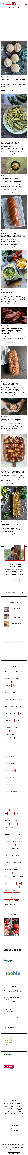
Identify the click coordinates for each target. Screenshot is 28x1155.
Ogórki (19, 817)
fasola (6, 845)
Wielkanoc (19, 720)
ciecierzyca (8, 838)
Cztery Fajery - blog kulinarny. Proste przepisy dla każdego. (13, 991)
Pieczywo (16, 702)
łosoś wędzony (8, 900)
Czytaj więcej (10, 90)
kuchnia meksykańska (10, 777)
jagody (20, 851)
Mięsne (6, 692)
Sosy (21, 713)
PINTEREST (15, 1130)
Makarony (20, 689)
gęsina (13, 848)
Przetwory (18, 706)
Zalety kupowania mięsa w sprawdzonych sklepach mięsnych (11, 330)
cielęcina (15, 838)
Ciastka (7, 678)
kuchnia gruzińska (10, 770)
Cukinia (7, 810)
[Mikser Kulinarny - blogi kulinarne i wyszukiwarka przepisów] (9, 1045)
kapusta (14, 858)
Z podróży (15, 723)
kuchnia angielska (10, 756)
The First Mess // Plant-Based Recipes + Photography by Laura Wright (12, 1003)
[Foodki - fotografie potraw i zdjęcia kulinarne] (9, 1068)
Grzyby (17, 813)
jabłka (6, 851)
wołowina (13, 897)
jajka (6, 855)
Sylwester (7, 716)
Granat (11, 813)
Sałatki (16, 713)
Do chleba (7, 682)
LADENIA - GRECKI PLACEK (12, 472)
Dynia (20, 810)
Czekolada (13, 810)
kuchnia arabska (9, 760)
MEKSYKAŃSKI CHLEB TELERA (13, 79)
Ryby (6, 713)
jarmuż (12, 855)
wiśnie (6, 897)
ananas (7, 827)
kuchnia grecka (9, 767)
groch (12, 845)
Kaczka (6, 817)
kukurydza (13, 865)
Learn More (11, 1153)
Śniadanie (17, 737)
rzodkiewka (8, 883)
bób (19, 834)
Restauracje (16, 709)
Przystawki (8, 709)
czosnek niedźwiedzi (17, 841)
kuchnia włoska (9, 794)
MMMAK (14, 685)
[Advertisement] (14, 24)
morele (15, 872)
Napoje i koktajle (9, 696)
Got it (17, 1153)
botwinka (14, 831)
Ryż (10, 713)
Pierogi (6, 706)
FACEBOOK (15, 1125)
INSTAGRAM (15, 1128)
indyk (18, 848)
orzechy (7, 876)
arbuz (12, 827)
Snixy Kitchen (9, 1013)
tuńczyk (15, 890)
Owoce (20, 699)
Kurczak (13, 817)
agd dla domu (8, 727)
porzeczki (11, 879)
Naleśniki (13, 692)
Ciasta (19, 675)
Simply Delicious (10, 1009)
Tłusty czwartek (9, 720)
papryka (14, 876)
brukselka (7, 834)
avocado (18, 827)
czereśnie (7, 841)
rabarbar (18, 879)
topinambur (16, 886)
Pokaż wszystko (20, 1017)
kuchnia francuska (10, 763)
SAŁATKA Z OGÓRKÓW (10, 143)
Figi (6, 813)
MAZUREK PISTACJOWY (10, 524)
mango (15, 869)
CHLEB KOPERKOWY (9, 384)
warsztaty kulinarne (10, 734)
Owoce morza (8, 702)
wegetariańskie (9, 737)
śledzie (17, 900)
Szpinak (7, 824)
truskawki (7, 890)
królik (6, 865)
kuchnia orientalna (10, 784)
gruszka (7, 848)
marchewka (8, 872)
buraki (14, 834)
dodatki (16, 727)
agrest (20, 824)
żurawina (12, 904)
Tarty (14, 716)
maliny (20, 865)
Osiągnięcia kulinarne (10, 699)
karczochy (7, 862)
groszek (18, 845)
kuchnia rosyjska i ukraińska (12, 787)
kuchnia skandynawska (11, 791)
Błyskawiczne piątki (10, 675)
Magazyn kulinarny (10, 689)
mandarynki (8, 869)
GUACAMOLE (6, 292)
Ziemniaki (13, 824)
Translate (17, 644)
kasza (14, 862)
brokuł (21, 831)
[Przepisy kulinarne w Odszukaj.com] (9, 962)
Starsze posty (20, 540)
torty (18, 730)
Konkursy (7, 685)
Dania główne (14, 678)
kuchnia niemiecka (9, 780)
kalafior (7, 858)
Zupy (22, 723)
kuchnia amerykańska (10, 753)
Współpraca (8, 723)
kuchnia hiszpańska (10, 773)
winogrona (17, 893)
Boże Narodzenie (19, 671)
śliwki (6, 904)
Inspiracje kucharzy (17, 682)
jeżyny (17, 855)
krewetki (20, 862)
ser (14, 883)
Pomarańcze (8, 820)
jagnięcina (13, 851)
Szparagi (16, 820)
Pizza (12, 706)
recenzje (12, 730)
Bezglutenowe (8, 671)
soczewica (7, 886)
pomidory (20, 876)
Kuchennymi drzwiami (12, 997)
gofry (6, 730)
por (6, 879)
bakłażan (7, 831)
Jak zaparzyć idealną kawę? (12, 419)
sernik (19, 883)
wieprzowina (8, 893)
